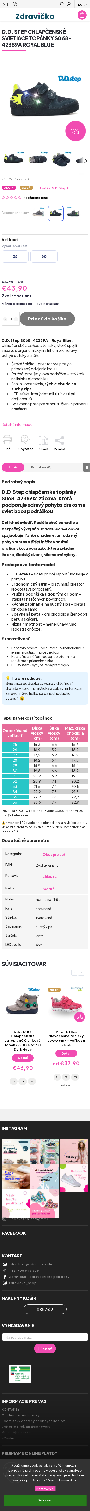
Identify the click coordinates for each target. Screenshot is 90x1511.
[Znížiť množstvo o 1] (5, 319)
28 (22, 1081)
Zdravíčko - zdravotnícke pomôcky (39, 1277)
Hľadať (45, 1348)
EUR (81, 4)
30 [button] (44, 256)
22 (66, 1077)
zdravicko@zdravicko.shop (32, 1264)
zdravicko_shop (23, 1283)
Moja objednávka (16, 1432)
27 (13, 1081)
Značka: (54, 188)
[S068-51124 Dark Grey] (73, 213)
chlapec (50, 876)
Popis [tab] (13, 467)
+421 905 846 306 (24, 1270)
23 (75, 1077)
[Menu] (5, 14)
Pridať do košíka (47, 318)
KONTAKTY (11, 1409)
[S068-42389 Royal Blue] (56, 213)
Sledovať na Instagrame (29, 1219)
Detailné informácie (17, 424)
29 (32, 1081)
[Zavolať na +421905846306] (15, 4)
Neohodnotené (35, 197)
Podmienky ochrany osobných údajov (33, 1421)
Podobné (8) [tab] (41, 467)
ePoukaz (9, 1438)
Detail (23, 1058)
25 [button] (15, 256)
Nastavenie (45, 1489)
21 (57, 1077)
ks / (45, 1309)
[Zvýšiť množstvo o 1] (16, 319)
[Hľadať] (61, 4)
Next (82, 973)
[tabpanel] (23, 1035)
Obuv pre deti (54, 854)
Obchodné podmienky (21, 1415)
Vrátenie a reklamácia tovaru (26, 1426)
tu (74, 1480)
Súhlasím (45, 1500)
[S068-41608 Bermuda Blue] (38, 213)
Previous (75, 973)
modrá (48, 889)
